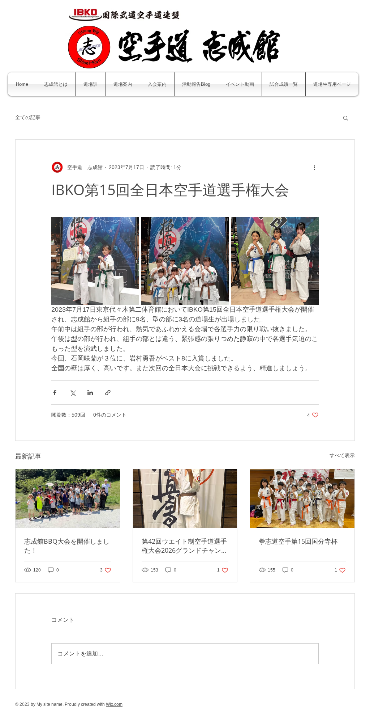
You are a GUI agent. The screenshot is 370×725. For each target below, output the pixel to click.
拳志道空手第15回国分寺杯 (298, 541)
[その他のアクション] (314, 167)
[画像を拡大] (95, 261)
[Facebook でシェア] (54, 392)
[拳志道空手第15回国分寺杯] (302, 498)
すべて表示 (342, 455)
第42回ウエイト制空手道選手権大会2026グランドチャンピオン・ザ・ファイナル (185, 546)
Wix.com (114, 704)
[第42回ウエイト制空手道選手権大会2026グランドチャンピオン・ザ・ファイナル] (185, 498)
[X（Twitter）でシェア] (72, 392)
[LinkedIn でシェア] (90, 392)
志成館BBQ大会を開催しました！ (66, 546)
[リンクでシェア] (107, 392)
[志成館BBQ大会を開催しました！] (68, 498)
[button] (345, 118)
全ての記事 (27, 117)
